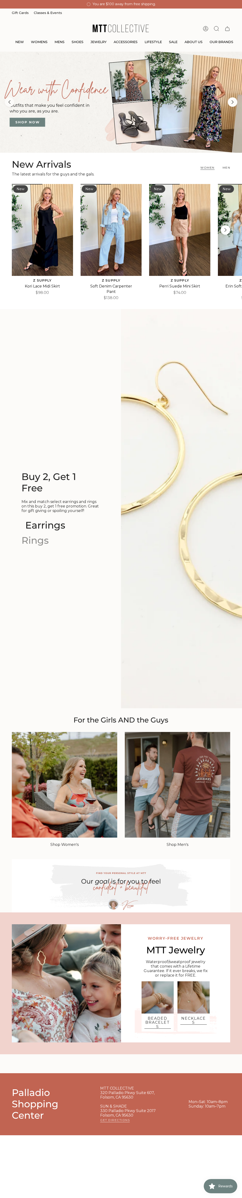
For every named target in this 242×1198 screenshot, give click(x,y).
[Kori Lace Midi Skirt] (42, 230)
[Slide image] (121, 102)
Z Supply (42, 280)
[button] (19, 42)
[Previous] (9, 102)
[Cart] (227, 29)
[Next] (232, 102)
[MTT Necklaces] (193, 997)
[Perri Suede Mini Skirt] (179, 230)
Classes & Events (48, 13)
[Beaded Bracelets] (158, 997)
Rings (35, 540)
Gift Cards (20, 13)
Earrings (45, 525)
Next (225, 230)
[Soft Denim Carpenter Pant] (111, 230)
